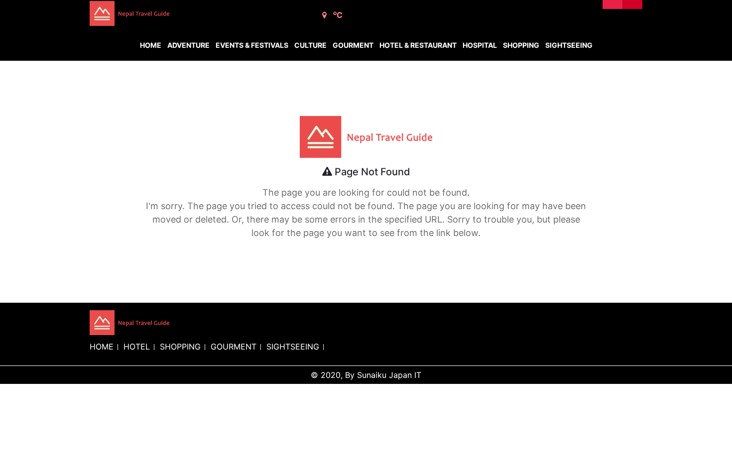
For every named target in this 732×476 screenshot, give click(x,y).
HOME (102, 347)
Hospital (480, 45)
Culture (310, 45)
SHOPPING (180, 347)
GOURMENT (233, 347)
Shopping (521, 45)
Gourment (353, 45)
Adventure (188, 45)
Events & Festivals (252, 45)
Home (150, 45)
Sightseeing (569, 45)
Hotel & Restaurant (418, 45)
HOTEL (136, 347)
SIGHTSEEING (292, 347)
